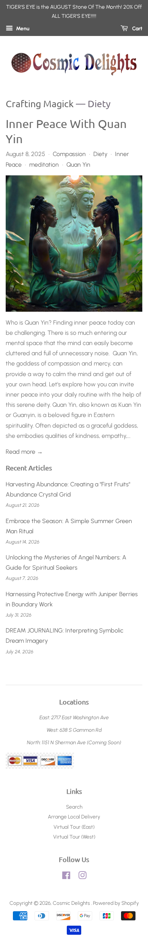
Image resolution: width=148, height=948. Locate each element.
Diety (100, 154)
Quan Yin (78, 164)
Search (74, 807)
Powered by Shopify (116, 903)
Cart (136, 28)
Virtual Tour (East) (74, 827)
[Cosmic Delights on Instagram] (82, 877)
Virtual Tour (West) (74, 837)
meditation (44, 164)
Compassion (69, 154)
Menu (22, 28)
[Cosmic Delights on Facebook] (66, 877)
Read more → (24, 451)
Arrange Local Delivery (74, 817)
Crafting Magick (40, 103)
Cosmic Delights (72, 903)
